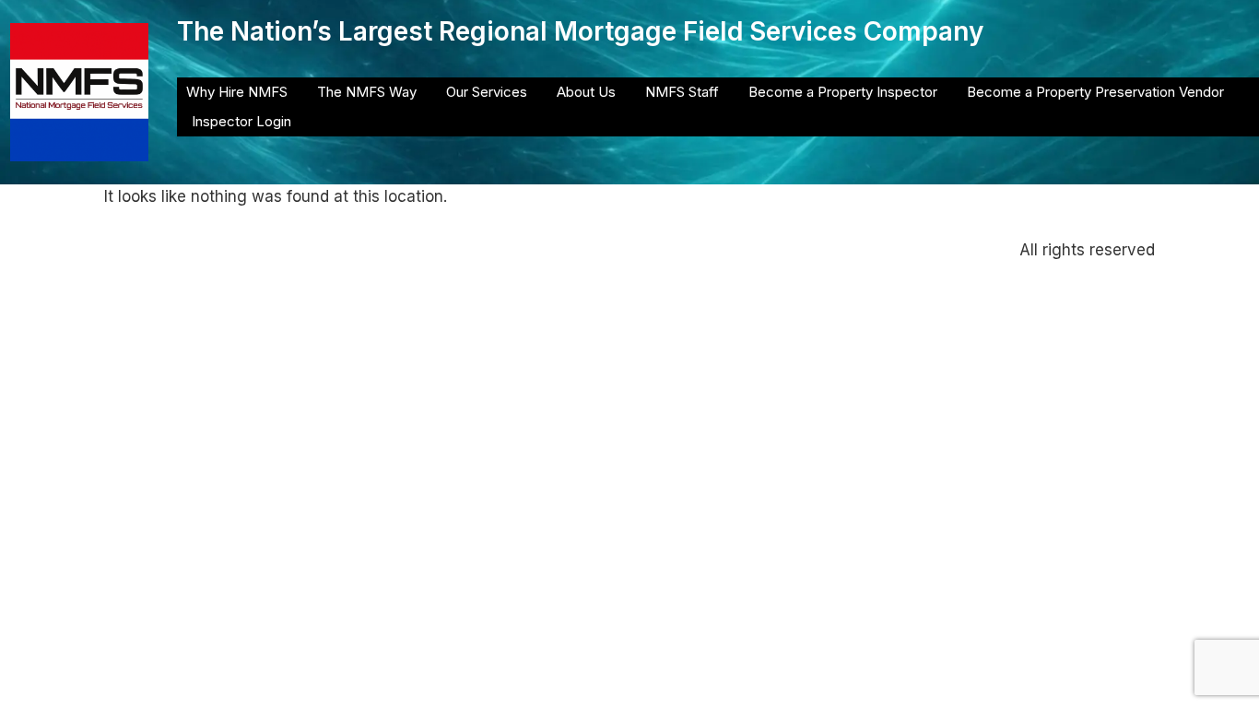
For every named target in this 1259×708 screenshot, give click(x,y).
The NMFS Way (367, 91)
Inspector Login (241, 121)
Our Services (486, 91)
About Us (586, 91)
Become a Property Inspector (842, 91)
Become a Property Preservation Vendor (1095, 91)
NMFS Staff (682, 91)
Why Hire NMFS (237, 91)
